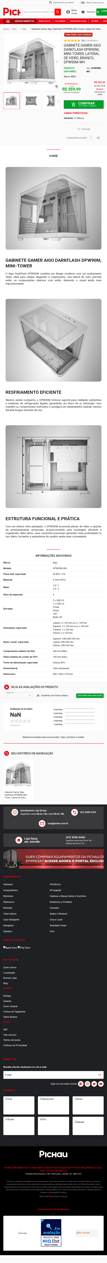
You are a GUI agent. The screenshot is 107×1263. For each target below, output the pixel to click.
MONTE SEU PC (45, 21)
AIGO (73, 76)
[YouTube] (100, 1084)
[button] (79, 129)
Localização (9, 972)
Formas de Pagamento (14, 1011)
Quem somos (9, 967)
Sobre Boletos (10, 1017)
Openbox (7, 931)
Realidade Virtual (58, 925)
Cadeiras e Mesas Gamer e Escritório (68, 896)
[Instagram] (87, 1084)
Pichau (56, 1196)
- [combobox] (6, 695)
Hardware (8, 884)
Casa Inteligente (11, 919)
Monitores (8, 896)
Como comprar (10, 1006)
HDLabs (64, 1196)
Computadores (10, 890)
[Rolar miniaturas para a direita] (57, 101)
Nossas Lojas (10, 978)
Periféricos (55, 884)
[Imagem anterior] (7, 61)
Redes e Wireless (58, 913)
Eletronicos (8, 902)
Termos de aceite (11, 1040)
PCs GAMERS (60, 21)
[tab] (11, 101)
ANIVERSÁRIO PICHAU (78, 21)
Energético (8, 925)
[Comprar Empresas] (53, 859)
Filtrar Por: (10, 693)
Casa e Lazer (56, 919)
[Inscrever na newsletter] (99, 1075)
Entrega (7, 996)
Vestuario (54, 908)
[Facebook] (80, 1084)
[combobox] (40, 12)
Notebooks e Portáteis (61, 902)
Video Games (9, 913)
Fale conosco (9, 1035)
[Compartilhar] (98, 138)
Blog (5, 983)
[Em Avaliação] (51, 1233)
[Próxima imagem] (56, 61)
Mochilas (7, 908)
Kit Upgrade (55, 890)
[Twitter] (93, 1084)
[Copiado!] (91, 137)
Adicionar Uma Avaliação (90, 695)
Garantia (7, 1001)
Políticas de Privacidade (15, 1045)
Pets (52, 931)
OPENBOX (94, 21)
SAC (5, 1029)
